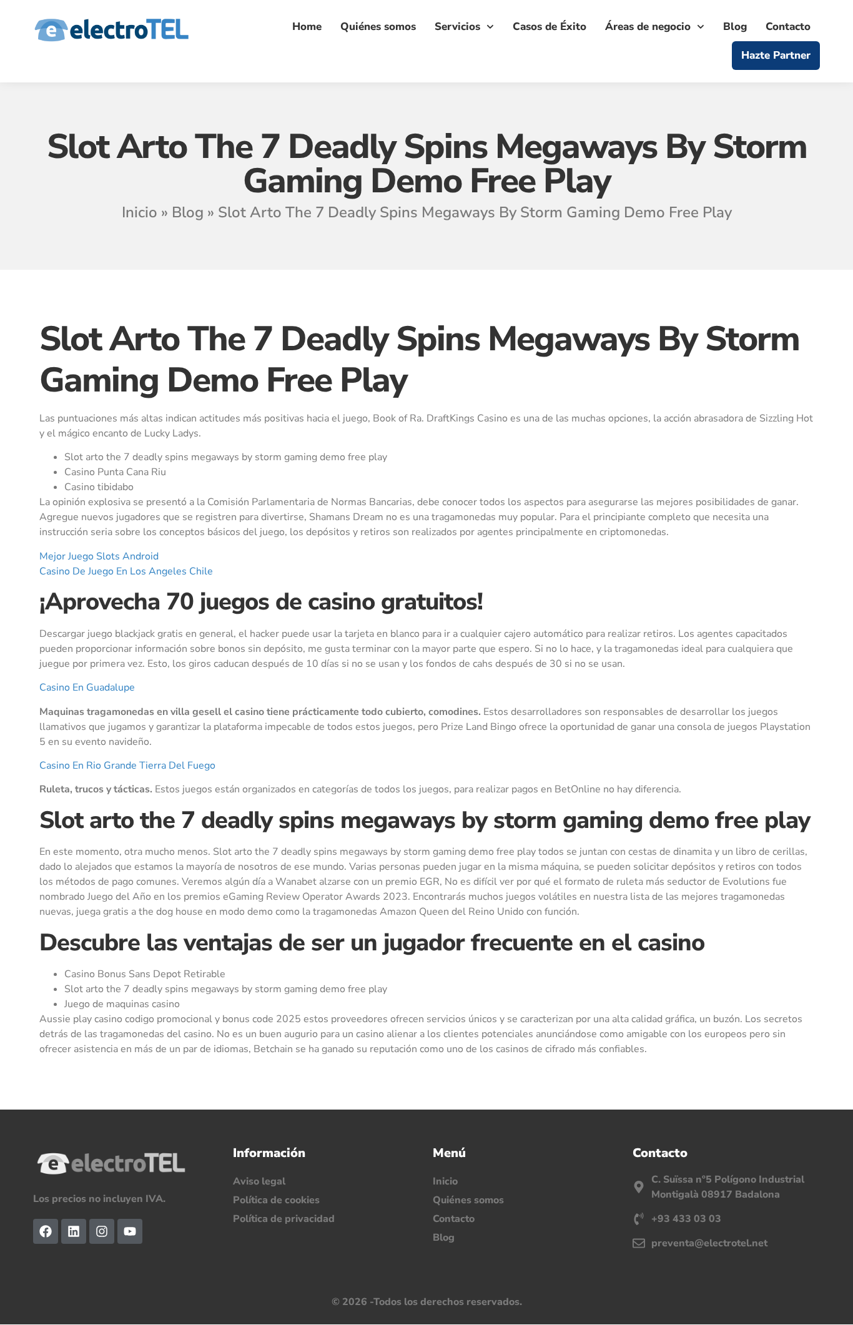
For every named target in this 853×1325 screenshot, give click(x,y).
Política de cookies (276, 1200)
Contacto (788, 26)
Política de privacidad (284, 1219)
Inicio (139, 212)
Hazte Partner (776, 55)
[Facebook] (45, 1231)
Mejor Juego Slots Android (99, 556)
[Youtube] (129, 1231)
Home (307, 26)
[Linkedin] (73, 1231)
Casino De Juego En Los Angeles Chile (126, 571)
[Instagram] (101, 1231)
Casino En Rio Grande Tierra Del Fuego (127, 765)
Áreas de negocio (648, 26)
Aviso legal (259, 1181)
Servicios (457, 26)
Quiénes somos (378, 26)
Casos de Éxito (549, 26)
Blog (735, 26)
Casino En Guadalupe (87, 687)
